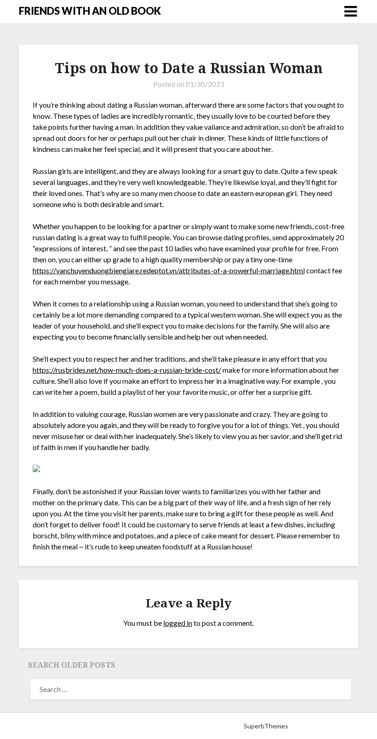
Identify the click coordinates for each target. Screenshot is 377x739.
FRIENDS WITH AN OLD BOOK (90, 11)
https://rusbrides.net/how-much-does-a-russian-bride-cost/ (127, 369)
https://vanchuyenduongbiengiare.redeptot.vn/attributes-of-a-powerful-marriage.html (169, 270)
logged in (177, 622)
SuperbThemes (266, 726)
